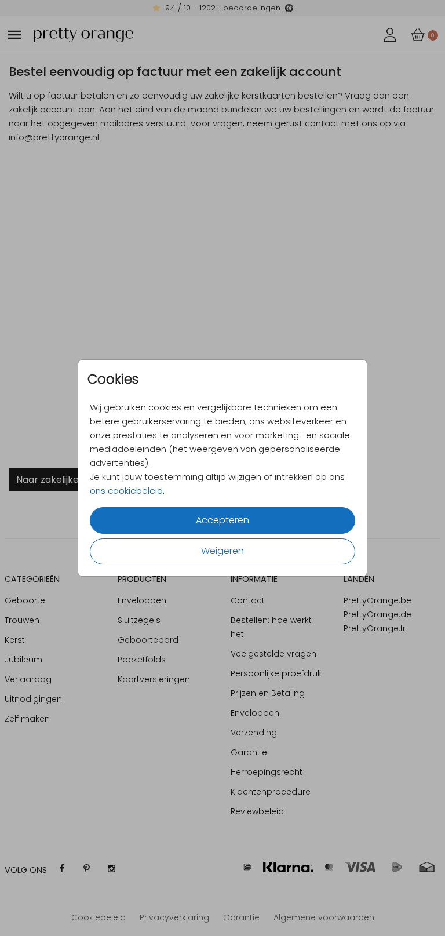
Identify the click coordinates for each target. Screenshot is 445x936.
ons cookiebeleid (126, 491)
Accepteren (222, 520)
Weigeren (222, 551)
